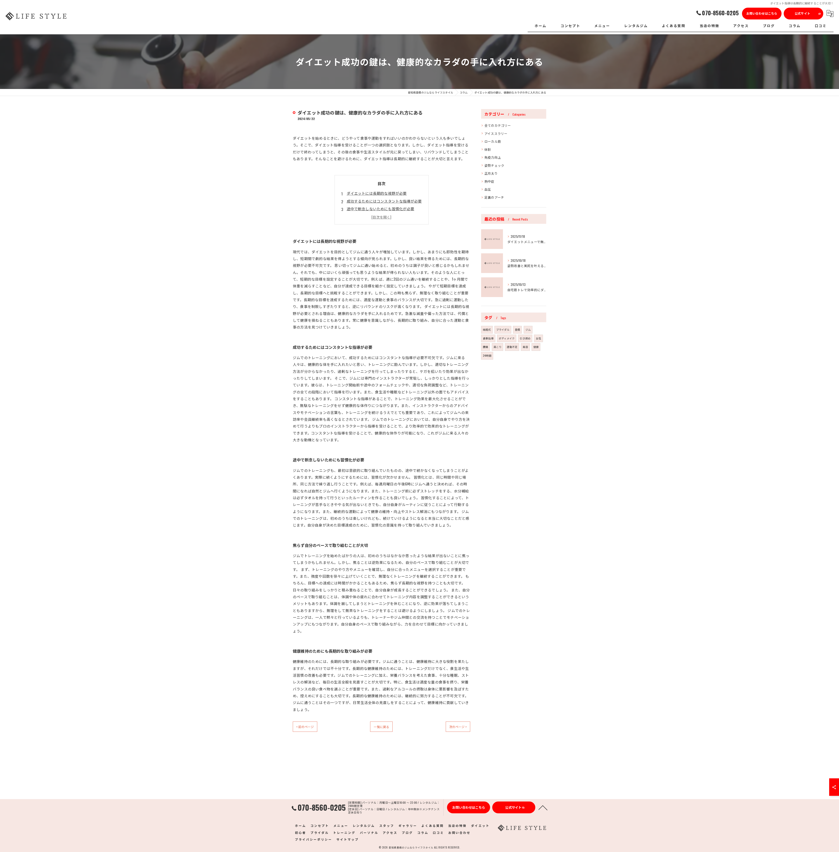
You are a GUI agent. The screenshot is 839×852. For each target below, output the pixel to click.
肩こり (498, 347)
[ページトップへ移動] (543, 807)
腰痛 (485, 347)
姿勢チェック (494, 165)
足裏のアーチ (494, 197)
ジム (528, 329)
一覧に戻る (381, 726)
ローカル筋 (492, 141)
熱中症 (489, 181)
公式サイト (802, 13)
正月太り (491, 173)
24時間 (487, 355)
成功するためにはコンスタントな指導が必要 (384, 201)
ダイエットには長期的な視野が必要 (377, 193)
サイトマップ (347, 839)
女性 (538, 338)
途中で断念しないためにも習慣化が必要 (380, 208)
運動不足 (512, 347)
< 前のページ (305, 726)
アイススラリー (495, 133)
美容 (525, 347)
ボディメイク (507, 338)
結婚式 (487, 329)
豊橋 (517, 329)
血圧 (487, 189)
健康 (536, 347)
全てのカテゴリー (497, 125)
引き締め (525, 338)
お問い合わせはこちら (761, 13)
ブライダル (503, 329)
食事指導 (488, 338)
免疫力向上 (492, 157)
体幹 (487, 149)
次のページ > (458, 726)
